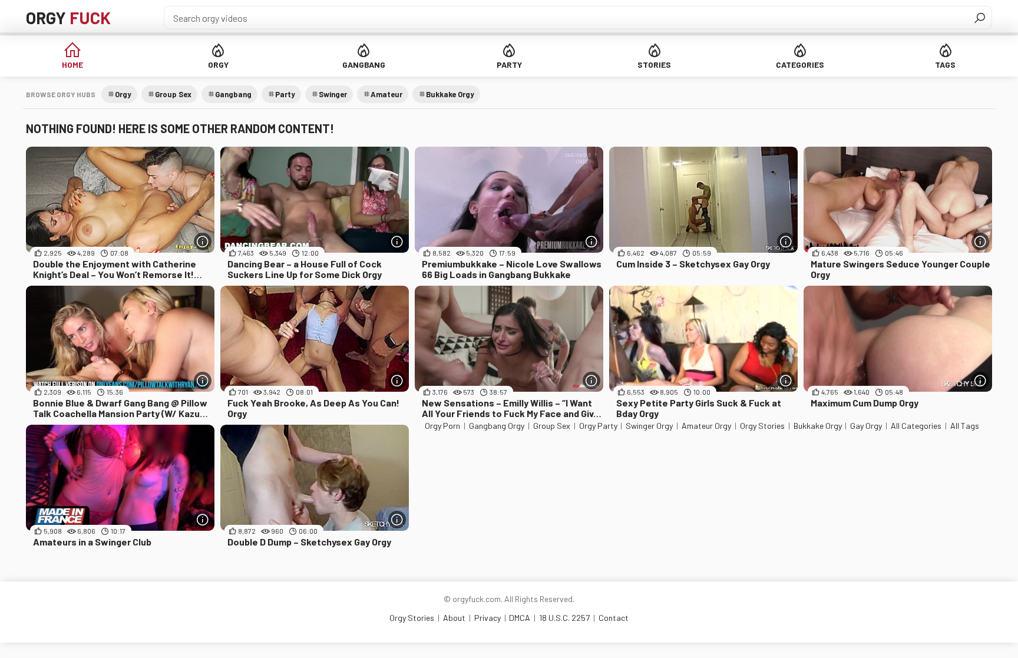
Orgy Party (598, 426)
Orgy (68, 18)
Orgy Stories (762, 426)
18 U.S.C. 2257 (564, 618)
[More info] (202, 241)
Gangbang (363, 64)
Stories (654, 64)
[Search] (979, 18)
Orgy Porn (442, 426)
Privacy (487, 618)
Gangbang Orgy (496, 426)
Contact (614, 618)
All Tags (964, 426)
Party (509, 64)
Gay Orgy (866, 426)
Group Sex (173, 94)
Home (72, 64)
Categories (800, 64)
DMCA (519, 618)
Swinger (333, 94)
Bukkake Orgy (450, 94)
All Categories (916, 426)
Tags (945, 64)
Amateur (386, 94)
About (454, 618)
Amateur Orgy (706, 426)
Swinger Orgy (649, 426)
